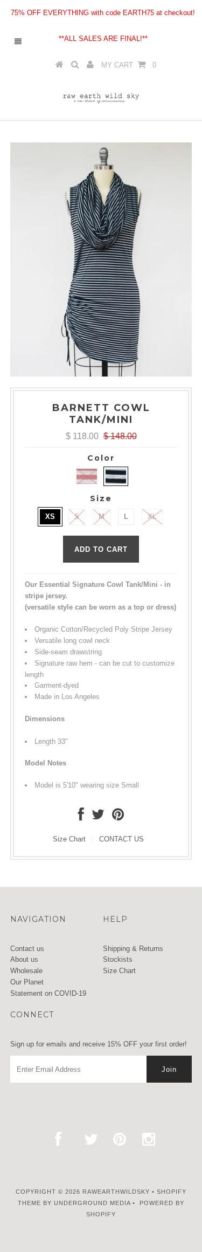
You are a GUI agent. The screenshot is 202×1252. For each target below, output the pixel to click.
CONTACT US (121, 839)
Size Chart (69, 839)
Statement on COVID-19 (48, 993)
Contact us (27, 949)
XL (152, 516)
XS (50, 516)
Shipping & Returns (133, 949)
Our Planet (27, 982)
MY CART (128, 65)
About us (24, 959)
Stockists (118, 959)
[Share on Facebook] (81, 817)
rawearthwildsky (116, 1191)
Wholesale (26, 971)
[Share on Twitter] (98, 817)
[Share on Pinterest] (118, 817)
